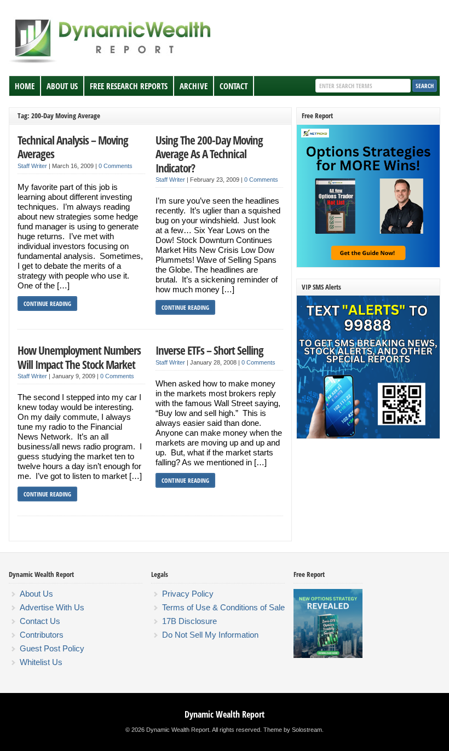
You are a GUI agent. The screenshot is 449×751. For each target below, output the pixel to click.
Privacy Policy (188, 593)
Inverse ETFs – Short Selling (209, 350)
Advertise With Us (52, 607)
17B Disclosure (189, 621)
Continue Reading (47, 303)
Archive (194, 85)
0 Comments (116, 166)
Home (24, 85)
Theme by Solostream (292, 729)
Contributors (42, 634)
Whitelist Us (41, 662)
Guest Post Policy (52, 648)
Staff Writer (32, 166)
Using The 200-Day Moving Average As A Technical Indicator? (209, 154)
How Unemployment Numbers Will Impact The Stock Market (79, 357)
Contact (233, 85)
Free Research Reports (129, 85)
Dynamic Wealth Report (224, 714)
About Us (62, 85)
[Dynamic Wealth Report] (112, 62)
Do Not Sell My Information (210, 634)
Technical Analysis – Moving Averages (73, 147)
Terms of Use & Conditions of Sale (223, 607)
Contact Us (40, 621)
